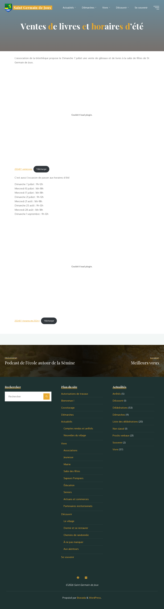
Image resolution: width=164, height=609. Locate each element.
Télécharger (42, 169)
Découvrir (66, 514)
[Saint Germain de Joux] (8, 7)
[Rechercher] (46, 396)
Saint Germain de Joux (32, 7)
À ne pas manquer (73, 542)
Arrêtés (117, 393)
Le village (69, 521)
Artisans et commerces (76, 499)
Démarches (67, 414)
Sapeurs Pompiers (73, 478)
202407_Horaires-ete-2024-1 (27, 321)
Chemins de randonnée (76, 535)
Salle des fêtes (72, 471)
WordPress (95, 597)
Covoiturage (68, 407)
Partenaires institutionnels (78, 506)
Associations (70, 450)
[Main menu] (156, 7)
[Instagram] (86, 578)
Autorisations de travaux (74, 393)
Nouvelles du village (75, 435)
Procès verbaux (121, 435)
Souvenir (117, 442)
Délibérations (120, 407)
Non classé (118, 428)
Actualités (66, 421)
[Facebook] (78, 578)
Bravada (81, 597)
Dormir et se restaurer (76, 527)
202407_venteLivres (23, 169)
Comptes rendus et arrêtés (78, 428)
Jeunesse (68, 457)
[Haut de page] (151, 596)
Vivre (64, 443)
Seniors (68, 492)
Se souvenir (67, 557)
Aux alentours (71, 548)
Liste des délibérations (125, 421)
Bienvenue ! (67, 400)
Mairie (67, 464)
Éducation (69, 485)
